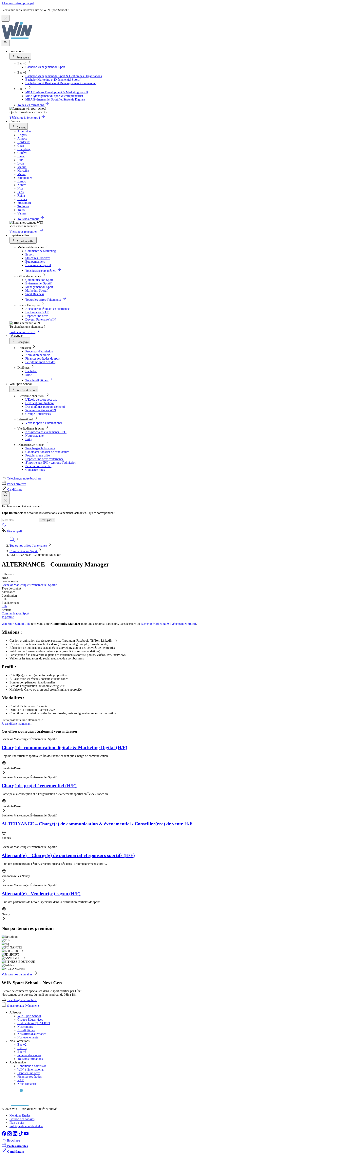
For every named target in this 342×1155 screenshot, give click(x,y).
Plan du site (17, 1122)
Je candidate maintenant (16, 723)
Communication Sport (39, 279)
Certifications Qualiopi (39, 403)
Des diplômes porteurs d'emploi (45, 406)
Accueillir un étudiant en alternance (47, 308)
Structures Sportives (37, 258)
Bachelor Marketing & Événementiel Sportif (168, 623)
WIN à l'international (30, 1069)
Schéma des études (29, 1055)
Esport (29, 254)
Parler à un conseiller (38, 466)
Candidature (14, 489)
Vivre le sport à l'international (43, 423)
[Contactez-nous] (4, 525)
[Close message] (6, 18)
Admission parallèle (37, 355)
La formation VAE (37, 312)
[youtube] (26, 1135)
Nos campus (25, 1026)
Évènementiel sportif (38, 265)
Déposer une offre (36, 316)
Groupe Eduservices (38, 413)
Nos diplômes (26, 1030)
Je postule (8, 617)
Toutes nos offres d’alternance (29, 545)
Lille (4, 606)
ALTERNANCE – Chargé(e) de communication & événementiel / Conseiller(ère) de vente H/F (97, 823)
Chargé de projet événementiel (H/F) (39, 785)
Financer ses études (29, 1076)
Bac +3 (22, 1048)
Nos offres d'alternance (31, 1033)
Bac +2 (22, 1044)
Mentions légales (20, 1115)
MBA (29, 374)
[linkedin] (15, 1135)
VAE (20, 1080)
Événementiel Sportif (38, 283)
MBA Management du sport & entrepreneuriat (54, 96)
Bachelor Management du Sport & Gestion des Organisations (63, 76)
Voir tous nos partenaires (17, 974)
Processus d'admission (39, 351)
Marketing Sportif (36, 290)
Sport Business (34, 294)
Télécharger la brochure (40, 448)
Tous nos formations (30, 1058)
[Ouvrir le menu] (6, 43)
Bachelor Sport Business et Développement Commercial (60, 83)
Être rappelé (14, 531)
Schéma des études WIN (40, 410)
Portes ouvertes (16, 484)
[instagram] (10, 1135)
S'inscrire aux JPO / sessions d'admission (50, 462)
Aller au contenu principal (18, 3)
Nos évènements (27, 1037)
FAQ (28, 439)
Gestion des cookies (22, 1119)
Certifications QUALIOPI (33, 1023)
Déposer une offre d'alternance (44, 459)
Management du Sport (39, 287)
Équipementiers (35, 261)
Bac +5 (22, 1051)
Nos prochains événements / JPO (45, 432)
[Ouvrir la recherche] (6, 494)
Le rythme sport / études (40, 362)
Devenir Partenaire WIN (40, 319)
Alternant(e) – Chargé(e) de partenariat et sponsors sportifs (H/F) (68, 855)
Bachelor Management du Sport (45, 67)
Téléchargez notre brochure (24, 478)
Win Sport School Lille (16, 623)
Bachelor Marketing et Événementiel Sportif (52, 79)
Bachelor (31, 371)
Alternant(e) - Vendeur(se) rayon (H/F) (41, 893)
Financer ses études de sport (42, 358)
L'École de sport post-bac (41, 399)
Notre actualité (34, 435)
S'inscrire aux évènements (23, 1005)
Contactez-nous (35, 469)
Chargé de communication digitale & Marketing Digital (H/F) (64, 747)
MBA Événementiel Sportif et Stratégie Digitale (55, 99)
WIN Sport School (29, 1016)
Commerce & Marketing (40, 251)
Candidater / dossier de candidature (47, 452)
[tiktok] (21, 1135)
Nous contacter (26, 1083)
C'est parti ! (47, 520)
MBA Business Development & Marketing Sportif (56, 92)
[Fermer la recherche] (6, 501)
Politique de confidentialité (26, 1126)
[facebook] (4, 1135)
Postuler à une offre (37, 455)
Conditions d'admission (32, 1066)
